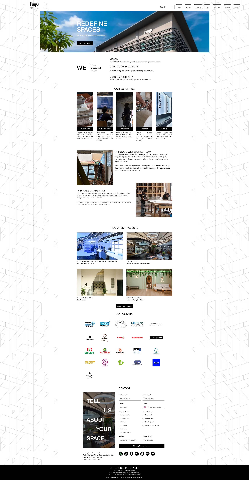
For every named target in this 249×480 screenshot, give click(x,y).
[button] (227, 6)
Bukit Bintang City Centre (85, 263)
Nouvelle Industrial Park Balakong (138, 263)
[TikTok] (142, 454)
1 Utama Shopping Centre (135, 300)
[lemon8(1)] (147, 454)
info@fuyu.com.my (130, 470)
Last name (146, 395)
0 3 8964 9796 (95, 460)
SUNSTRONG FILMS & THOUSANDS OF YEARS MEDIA (97, 261)
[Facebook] (131, 454)
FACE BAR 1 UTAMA (133, 298)
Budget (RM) (147, 436)
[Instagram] (126, 454)
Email (121, 403)
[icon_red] (137, 454)
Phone (145, 403)
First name (123, 395)
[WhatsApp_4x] (121, 454)
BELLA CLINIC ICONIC (85, 298)
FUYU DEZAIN (132, 261)
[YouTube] (153, 454)
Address (121, 436)
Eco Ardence (81, 300)
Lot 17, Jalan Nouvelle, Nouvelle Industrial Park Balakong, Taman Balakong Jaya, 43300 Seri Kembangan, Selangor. (98, 455)
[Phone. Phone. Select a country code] (145, 407)
